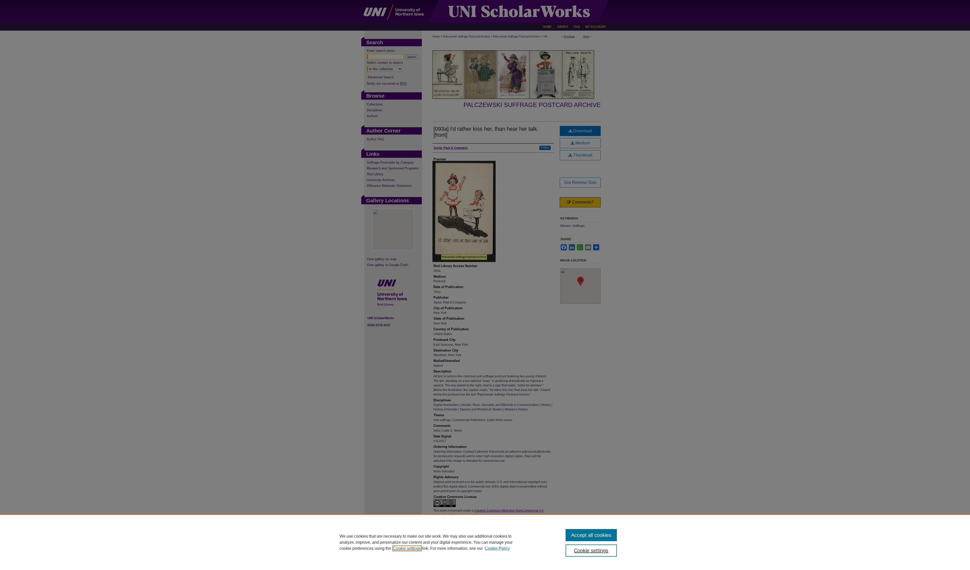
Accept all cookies (591, 535)
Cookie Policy (497, 548)
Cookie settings (407, 548)
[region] (485, 542)
